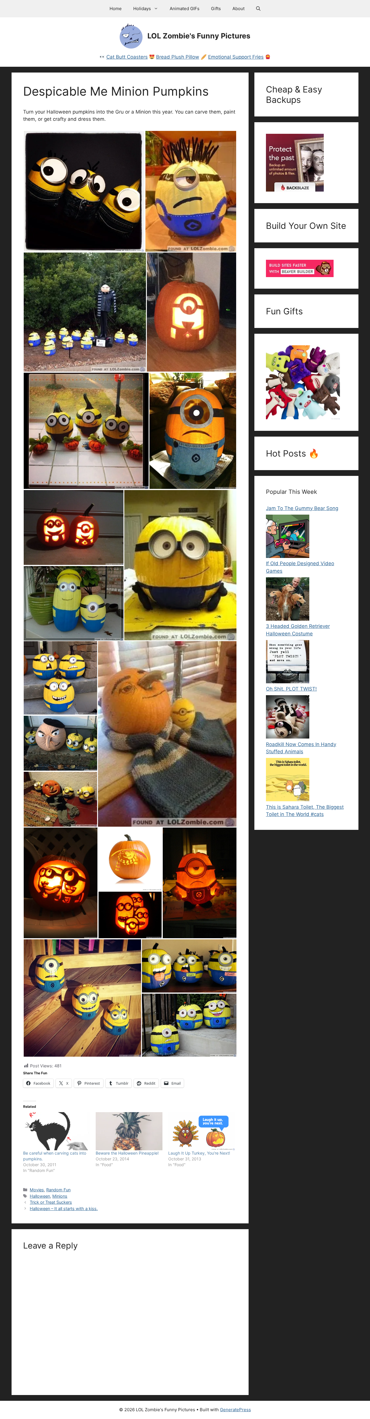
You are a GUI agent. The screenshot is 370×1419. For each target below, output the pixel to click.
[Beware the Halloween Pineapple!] (129, 1131)
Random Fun (58, 1189)
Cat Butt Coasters (127, 57)
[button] (258, 8)
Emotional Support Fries (236, 57)
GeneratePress (235, 1409)
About (238, 8)
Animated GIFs (184, 8)
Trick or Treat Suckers (51, 1202)
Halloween (40, 1196)
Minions (59, 1196)
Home (116, 8)
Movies (37, 1189)
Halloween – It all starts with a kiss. (64, 1208)
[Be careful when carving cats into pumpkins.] (56, 1131)
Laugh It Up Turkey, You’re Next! (199, 1153)
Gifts (216, 8)
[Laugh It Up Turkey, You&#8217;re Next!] (201, 1131)
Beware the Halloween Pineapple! (127, 1153)
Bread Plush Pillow (177, 57)
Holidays (142, 8)
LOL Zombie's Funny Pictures (198, 35)
